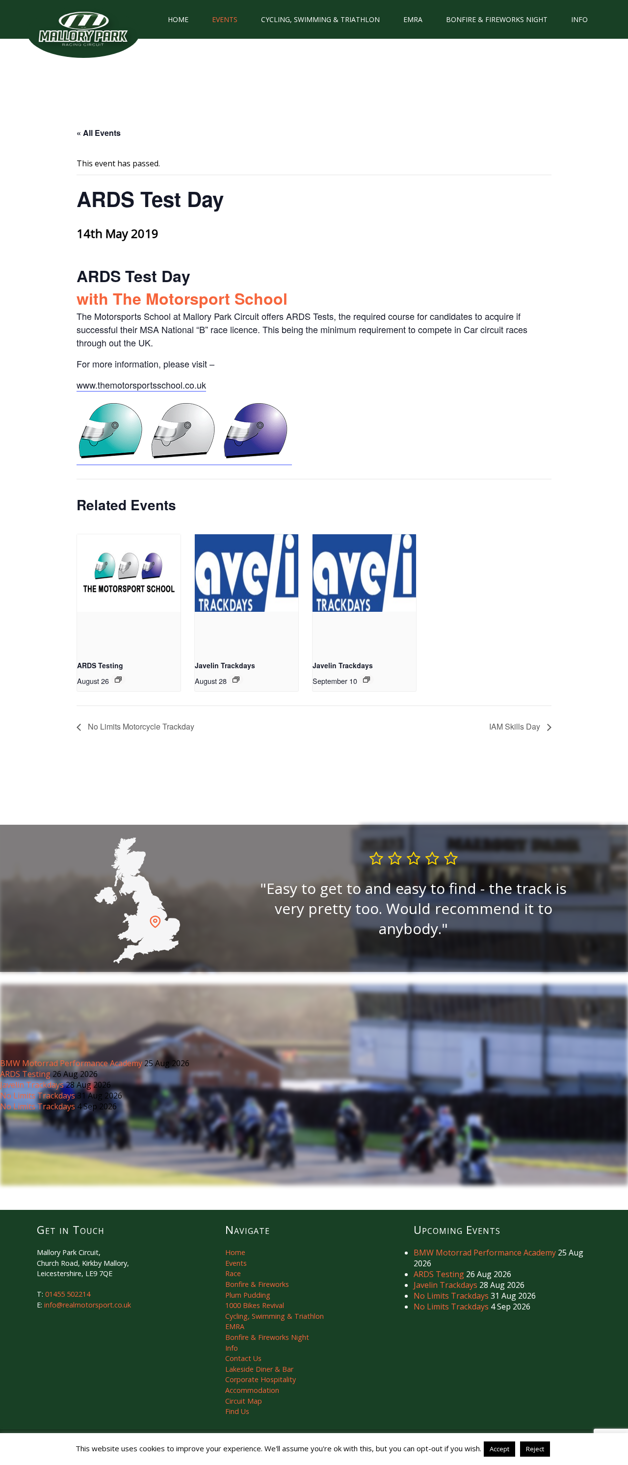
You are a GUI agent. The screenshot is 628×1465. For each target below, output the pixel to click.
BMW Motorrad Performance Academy (72, 1063)
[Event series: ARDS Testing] (118, 679)
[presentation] (129, 573)
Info (579, 19)
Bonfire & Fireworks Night (497, 19)
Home (178, 19)
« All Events (99, 132)
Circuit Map (243, 1401)
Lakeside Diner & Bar (259, 1369)
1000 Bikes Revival (254, 1305)
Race (233, 1273)
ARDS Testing (100, 665)
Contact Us (243, 1358)
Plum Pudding (247, 1295)
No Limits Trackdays (38, 1095)
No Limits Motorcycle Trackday (140, 726)
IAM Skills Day (515, 726)
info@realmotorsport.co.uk (87, 1304)
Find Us (237, 1411)
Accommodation (252, 1390)
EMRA (412, 19)
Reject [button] (535, 1448)
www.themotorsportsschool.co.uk (141, 384)
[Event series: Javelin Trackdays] (236, 679)
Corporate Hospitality (260, 1379)
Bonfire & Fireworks (257, 1284)
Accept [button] (499, 1448)
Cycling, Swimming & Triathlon (320, 19)
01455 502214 (67, 1294)
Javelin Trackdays (225, 665)
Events (224, 19)
